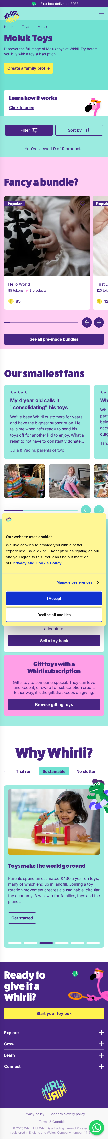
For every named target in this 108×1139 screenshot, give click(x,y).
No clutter (54, 771)
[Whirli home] (11, 17)
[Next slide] (99, 510)
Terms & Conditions (54, 1121)
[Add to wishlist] (82, 203)
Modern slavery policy (67, 1114)
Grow (9, 1043)
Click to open (21, 107)
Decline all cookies (54, 615)
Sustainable (22, 771)
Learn (9, 1055)
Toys (25, 26)
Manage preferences (75, 582)
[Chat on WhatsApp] (96, 1127)
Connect (12, 1066)
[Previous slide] (86, 510)
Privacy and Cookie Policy (37, 563)
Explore (11, 1032)
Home (8, 26)
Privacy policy (33, 1114)
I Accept (54, 598)
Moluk (42, 26)
